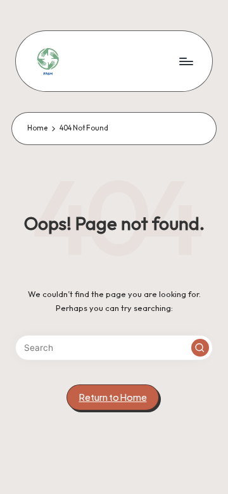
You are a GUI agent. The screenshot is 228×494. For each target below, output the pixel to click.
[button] (200, 348)
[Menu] (185, 61)
